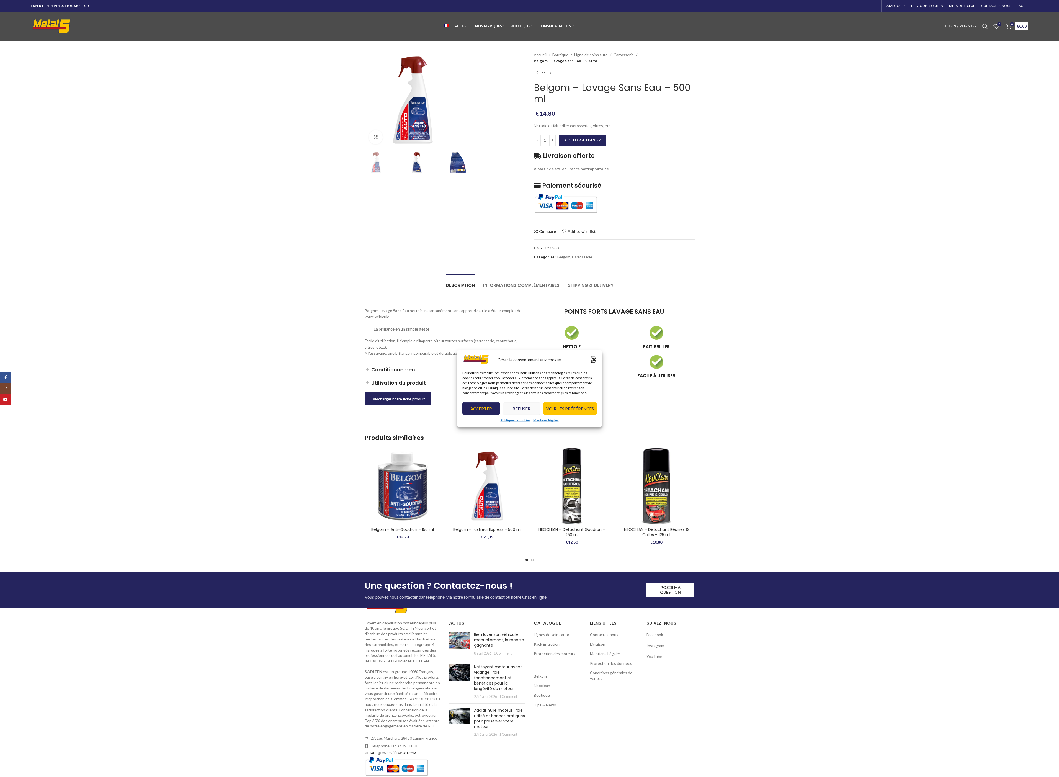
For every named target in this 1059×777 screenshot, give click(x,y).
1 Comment (503, 653)
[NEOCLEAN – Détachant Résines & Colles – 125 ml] (656, 486)
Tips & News (545, 705)
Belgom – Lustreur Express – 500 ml (487, 529)
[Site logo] (51, 25)
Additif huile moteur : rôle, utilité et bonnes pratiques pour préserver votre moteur (499, 718)
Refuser (521, 408)
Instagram (655, 645)
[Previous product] (537, 73)
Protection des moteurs (554, 653)
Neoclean (542, 685)
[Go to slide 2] (532, 560)
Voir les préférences (570, 408)
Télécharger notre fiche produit (397, 399)
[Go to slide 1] (526, 560)
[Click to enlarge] (376, 137)
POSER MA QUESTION (670, 590)
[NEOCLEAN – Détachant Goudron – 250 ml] (572, 486)
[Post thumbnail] (459, 644)
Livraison (597, 644)
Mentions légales (546, 420)
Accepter (481, 408)
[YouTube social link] (5, 399)
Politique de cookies (515, 420)
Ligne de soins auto (591, 54)
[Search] (985, 26)
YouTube (654, 656)
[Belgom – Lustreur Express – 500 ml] (487, 486)
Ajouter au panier (582, 140)
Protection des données (611, 663)
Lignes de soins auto (551, 634)
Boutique (560, 54)
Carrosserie (624, 54)
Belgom (563, 256)
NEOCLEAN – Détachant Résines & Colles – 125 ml (656, 532)
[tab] (460, 282)
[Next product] (550, 73)
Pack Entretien (547, 644)
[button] (594, 359)
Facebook (655, 634)
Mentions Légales (605, 653)
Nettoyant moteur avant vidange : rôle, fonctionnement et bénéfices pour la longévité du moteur (498, 677)
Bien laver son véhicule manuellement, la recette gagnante (499, 640)
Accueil (540, 54)
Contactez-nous (604, 634)
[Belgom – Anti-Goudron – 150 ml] (403, 486)
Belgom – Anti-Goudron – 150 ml (402, 529)
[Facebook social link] (5, 377)
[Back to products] (543, 73)
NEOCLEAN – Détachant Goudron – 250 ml (571, 532)
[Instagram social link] (5, 388)
